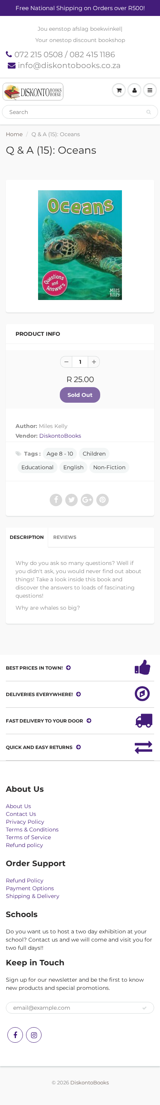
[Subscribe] (144, 1008)
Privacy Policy (25, 821)
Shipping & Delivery (32, 896)
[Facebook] (15, 1035)
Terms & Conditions (32, 829)
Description (27, 537)
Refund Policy (24, 880)
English (73, 467)
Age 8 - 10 (60, 453)
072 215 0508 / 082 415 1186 (64, 54)
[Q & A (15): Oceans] (80, 245)
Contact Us (21, 813)
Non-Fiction (109, 467)
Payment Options (30, 888)
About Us (18, 806)
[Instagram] (34, 1035)
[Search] (148, 112)
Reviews (65, 537)
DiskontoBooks (60, 435)
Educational (37, 467)
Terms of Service (28, 837)
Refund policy (24, 845)
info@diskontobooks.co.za (69, 65)
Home (14, 134)
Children (94, 453)
